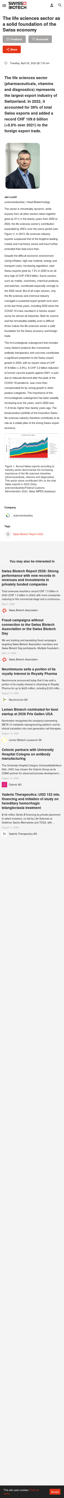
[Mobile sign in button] (51, 5)
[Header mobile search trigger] (60, 5)
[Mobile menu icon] (4, 5)
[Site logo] (18, 5)
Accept (55, 1492)
